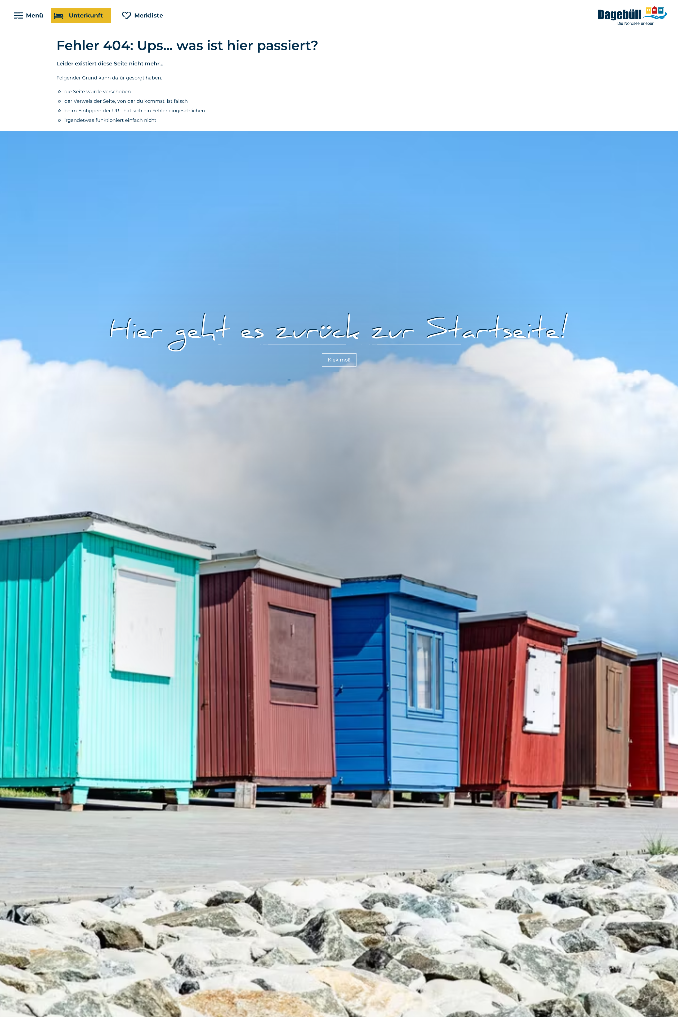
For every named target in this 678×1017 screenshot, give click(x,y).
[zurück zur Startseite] (632, 15)
